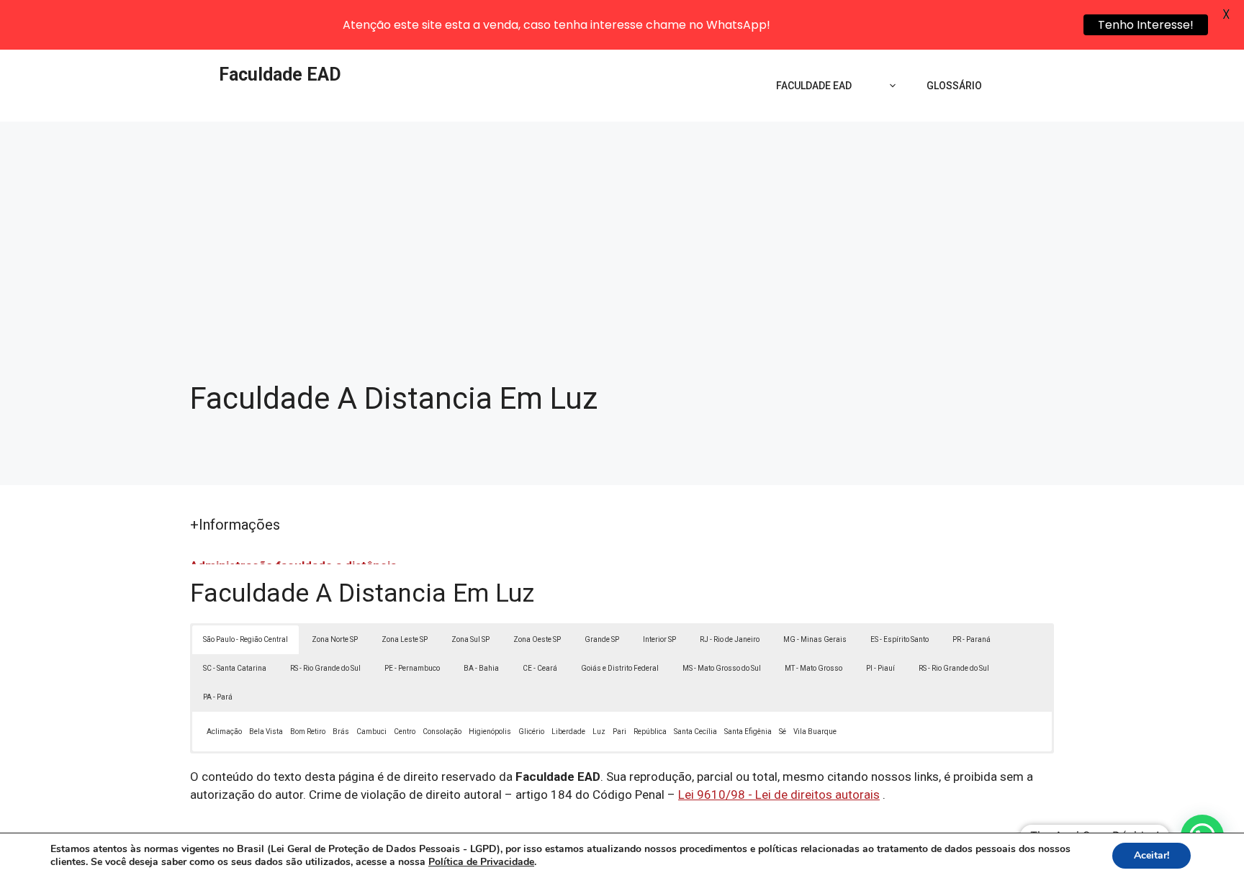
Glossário (954, 85)
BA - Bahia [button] (481, 668)
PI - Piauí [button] (880, 668)
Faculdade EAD (280, 74)
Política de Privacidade (481, 862)
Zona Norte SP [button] (335, 639)
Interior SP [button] (659, 639)
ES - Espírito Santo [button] (899, 639)
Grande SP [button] (602, 639)
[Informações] (889, 85)
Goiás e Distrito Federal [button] (620, 668)
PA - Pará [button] (218, 697)
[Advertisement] (622, 229)
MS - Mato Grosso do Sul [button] (721, 668)
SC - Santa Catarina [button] (234, 668)
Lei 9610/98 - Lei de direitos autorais (779, 794)
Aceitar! (1151, 855)
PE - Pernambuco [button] (412, 668)
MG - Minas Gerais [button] (815, 639)
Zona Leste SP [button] (405, 639)
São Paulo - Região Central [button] (245, 639)
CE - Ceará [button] (540, 668)
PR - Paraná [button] (971, 639)
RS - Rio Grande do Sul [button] (325, 668)
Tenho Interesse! (1146, 25)
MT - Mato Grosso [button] (813, 668)
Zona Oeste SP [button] (537, 639)
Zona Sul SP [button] (470, 639)
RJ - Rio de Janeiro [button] (730, 639)
